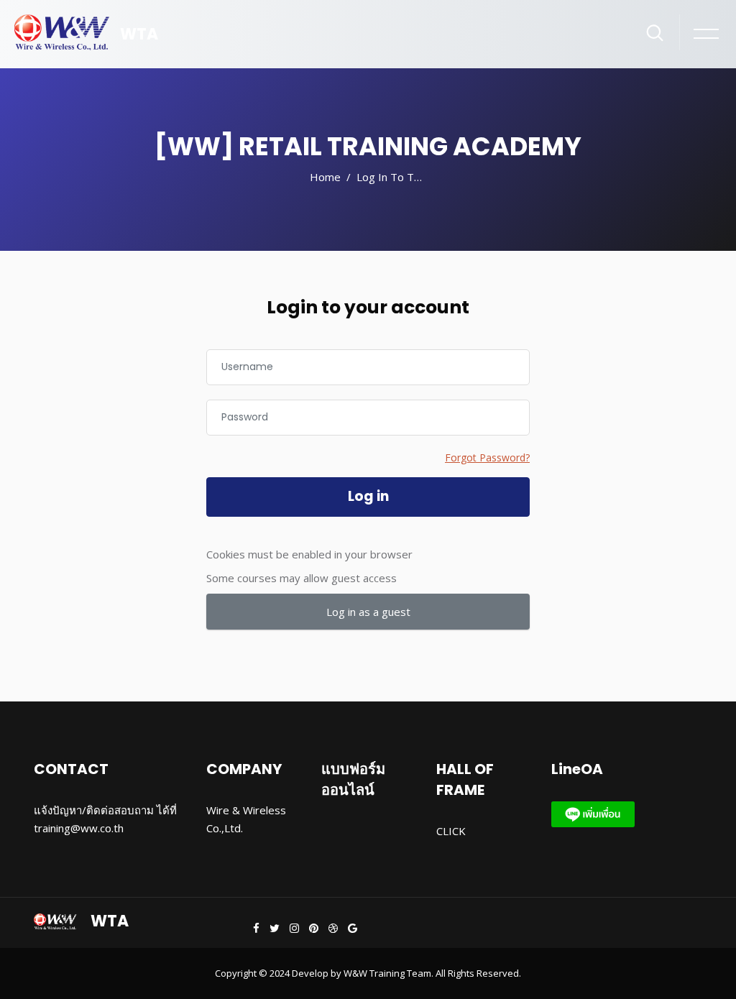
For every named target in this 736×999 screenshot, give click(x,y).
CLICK (451, 831)
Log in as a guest (368, 611)
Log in (368, 496)
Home (325, 177)
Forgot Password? (487, 457)
